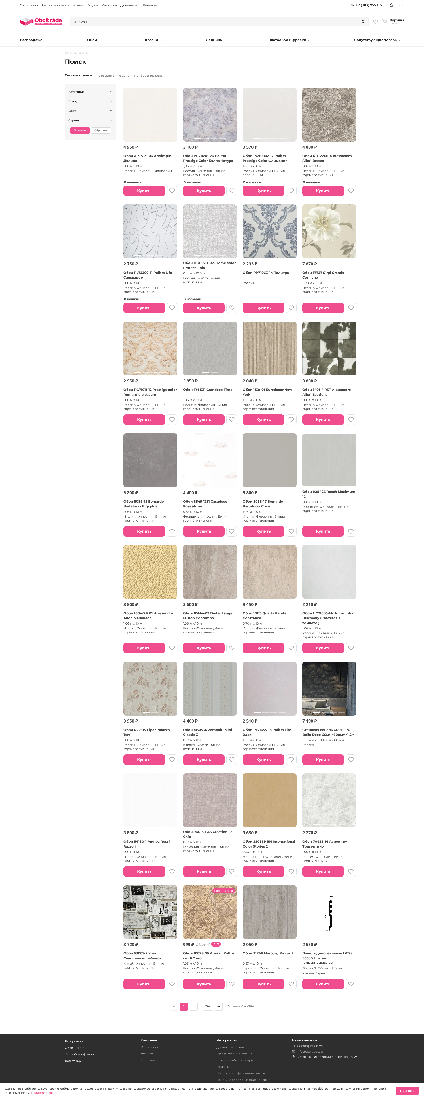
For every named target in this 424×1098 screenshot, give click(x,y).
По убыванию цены (148, 75)
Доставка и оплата (56, 5)
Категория (76, 91)
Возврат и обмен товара (234, 1060)
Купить (144, 191)
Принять (407, 1091)
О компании (29, 5)
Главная (70, 53)
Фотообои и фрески (288, 40)
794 (208, 1006)
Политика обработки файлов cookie (243, 1079)
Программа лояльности (234, 1053)
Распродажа (31, 40)
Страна (74, 120)
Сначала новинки (78, 75)
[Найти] (363, 21)
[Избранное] (375, 21)
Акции (78, 5)
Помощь (222, 1066)
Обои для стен (75, 1047)
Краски (151, 40)
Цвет (72, 110)
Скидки (92, 5)
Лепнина (214, 40)
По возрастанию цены (113, 75)
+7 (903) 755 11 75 (370, 5)
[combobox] (214, 21)
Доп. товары (74, 1061)
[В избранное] (172, 191)
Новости (147, 1053)
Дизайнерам (130, 5)
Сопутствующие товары (376, 40)
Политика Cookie (43, 1092)
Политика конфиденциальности (240, 1073)
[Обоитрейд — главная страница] (41, 22)
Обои (92, 40)
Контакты (150, 5)
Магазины (109, 5)
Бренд (73, 101)
